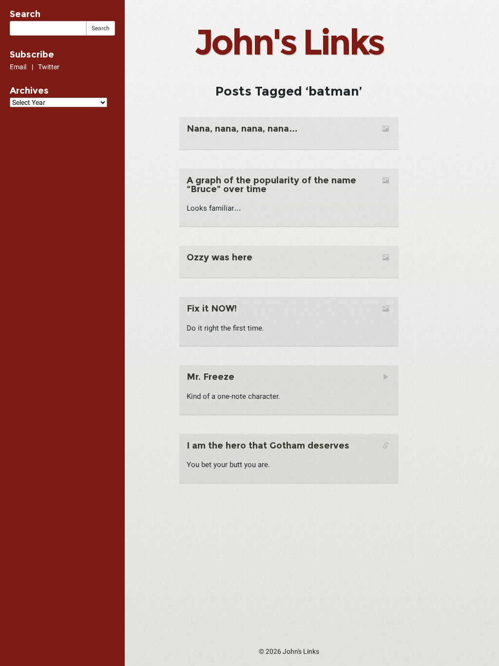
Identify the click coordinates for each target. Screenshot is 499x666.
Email (18, 67)
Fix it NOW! (212, 308)
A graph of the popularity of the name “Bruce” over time (271, 185)
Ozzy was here (219, 257)
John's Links (289, 41)
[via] (233, 198)
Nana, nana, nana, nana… (242, 128)
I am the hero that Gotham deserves (268, 445)
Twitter (48, 67)
